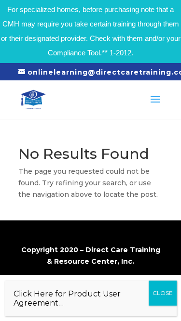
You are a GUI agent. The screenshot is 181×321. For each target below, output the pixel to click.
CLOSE (163, 292)
